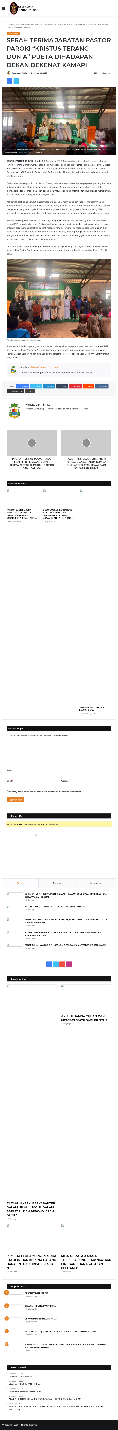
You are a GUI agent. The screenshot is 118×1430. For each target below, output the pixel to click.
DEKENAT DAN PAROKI (36, 1293)
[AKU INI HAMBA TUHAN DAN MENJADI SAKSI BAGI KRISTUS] (14, 910)
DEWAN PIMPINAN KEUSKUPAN (41, 1318)
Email (10, 781)
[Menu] (3, 9)
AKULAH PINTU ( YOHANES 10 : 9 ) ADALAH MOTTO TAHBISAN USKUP (61, 1331)
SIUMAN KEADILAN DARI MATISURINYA (91, 708)
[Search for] (114, 9)
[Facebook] (9, 81)
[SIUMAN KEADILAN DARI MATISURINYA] (95, 597)
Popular (57, 883)
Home (11, 24)
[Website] (27, 413)
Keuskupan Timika (19, 73)
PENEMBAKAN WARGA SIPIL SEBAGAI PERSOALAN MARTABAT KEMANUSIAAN (65, 945)
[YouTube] (34, 413)
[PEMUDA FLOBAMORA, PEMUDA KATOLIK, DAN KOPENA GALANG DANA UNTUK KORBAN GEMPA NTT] (14, 923)
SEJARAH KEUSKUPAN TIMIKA (40, 1306)
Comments (95, 883)
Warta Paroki (21, 24)
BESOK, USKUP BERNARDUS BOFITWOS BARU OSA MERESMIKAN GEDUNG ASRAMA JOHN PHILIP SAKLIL (58, 514)
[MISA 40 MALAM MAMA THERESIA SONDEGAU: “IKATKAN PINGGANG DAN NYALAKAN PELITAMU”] (14, 936)
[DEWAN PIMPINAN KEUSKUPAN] (14, 1322)
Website (65, 781)
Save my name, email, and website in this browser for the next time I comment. (45, 791)
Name (10, 770)
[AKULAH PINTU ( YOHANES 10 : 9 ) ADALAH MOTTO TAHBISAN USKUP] (14, 1335)
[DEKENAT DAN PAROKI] (14, 1297)
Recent (20, 883)
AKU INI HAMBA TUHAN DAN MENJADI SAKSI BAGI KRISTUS (55, 906)
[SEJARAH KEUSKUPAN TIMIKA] (14, 1310)
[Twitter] (16, 81)
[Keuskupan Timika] (23, 8)
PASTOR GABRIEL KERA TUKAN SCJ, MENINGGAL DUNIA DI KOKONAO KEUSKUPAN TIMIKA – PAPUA (22, 514)
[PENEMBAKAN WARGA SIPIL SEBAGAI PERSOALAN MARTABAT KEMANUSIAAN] (14, 949)
